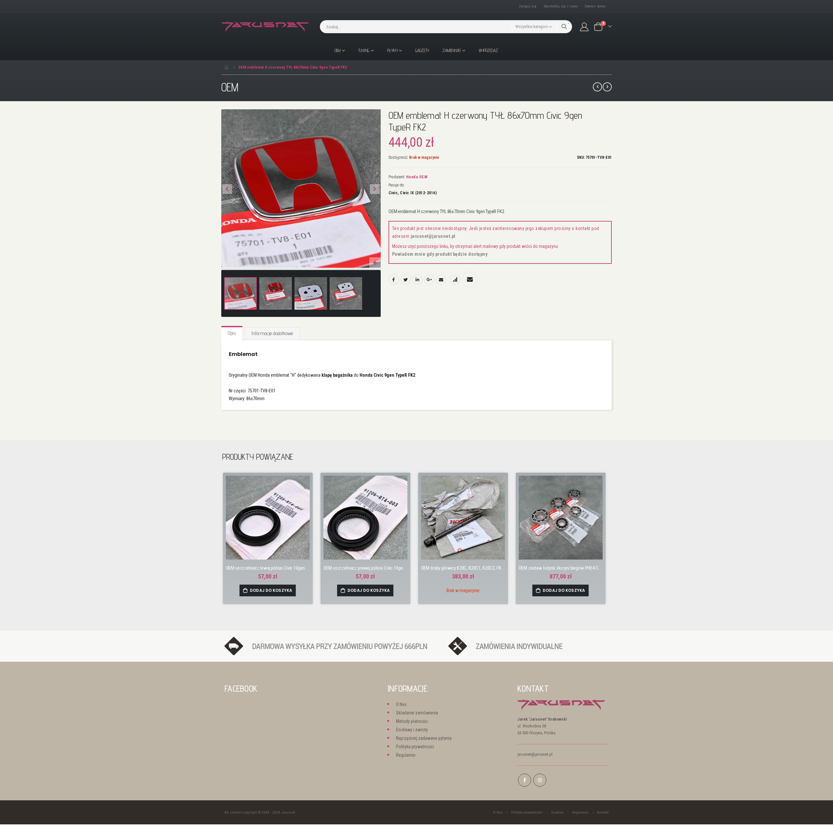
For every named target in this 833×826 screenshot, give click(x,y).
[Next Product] (607, 86)
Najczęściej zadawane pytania (424, 738)
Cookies (557, 812)
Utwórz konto (595, 6)
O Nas (401, 704)
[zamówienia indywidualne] (524, 645)
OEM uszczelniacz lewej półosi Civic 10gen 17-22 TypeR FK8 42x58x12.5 (268, 568)
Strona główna (227, 67)
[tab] (231, 333)
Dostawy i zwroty (412, 729)
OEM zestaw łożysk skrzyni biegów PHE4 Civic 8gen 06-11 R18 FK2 (561, 568)
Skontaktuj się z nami (561, 6)
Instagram (539, 780)
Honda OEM (417, 177)
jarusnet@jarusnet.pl (433, 236)
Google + (429, 279)
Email (441, 279)
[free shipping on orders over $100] (333, 645)
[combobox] (446, 26)
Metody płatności (412, 721)
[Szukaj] (564, 26)
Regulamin (406, 755)
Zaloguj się (527, 6)
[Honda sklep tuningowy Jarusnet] (265, 27)
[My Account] (584, 26)
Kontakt (602, 812)
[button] (375, 263)
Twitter (405, 279)
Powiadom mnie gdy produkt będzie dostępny (440, 254)
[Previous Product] (597, 86)
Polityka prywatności (415, 746)
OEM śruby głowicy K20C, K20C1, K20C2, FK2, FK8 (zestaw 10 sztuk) (463, 568)
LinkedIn (417, 279)
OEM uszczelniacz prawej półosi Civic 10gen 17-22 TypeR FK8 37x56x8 (365, 568)
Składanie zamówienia (417, 712)
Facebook (394, 279)
